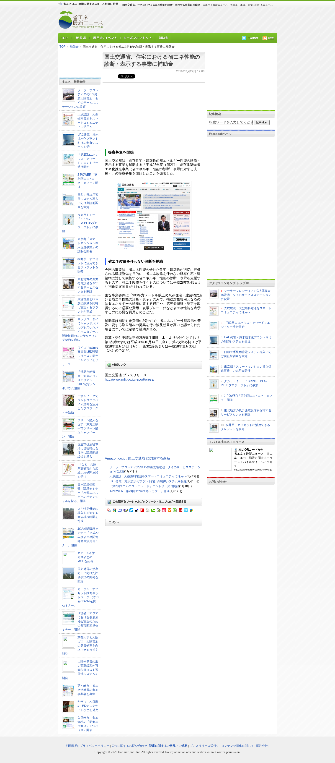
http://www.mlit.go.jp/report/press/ (129, 379)
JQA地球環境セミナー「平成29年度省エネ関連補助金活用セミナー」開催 (80, 537)
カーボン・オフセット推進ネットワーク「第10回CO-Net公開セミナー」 (80, 597)
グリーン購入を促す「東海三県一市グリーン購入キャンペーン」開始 (80, 428)
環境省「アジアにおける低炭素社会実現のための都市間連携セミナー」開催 (80, 621)
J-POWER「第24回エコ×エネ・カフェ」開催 (139, 491)
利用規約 (72, 745)
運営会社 (262, 745)
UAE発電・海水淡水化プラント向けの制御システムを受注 (148, 481)
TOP (62, 46)
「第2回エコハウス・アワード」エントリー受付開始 (144, 486)
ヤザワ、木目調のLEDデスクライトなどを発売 (87, 706)
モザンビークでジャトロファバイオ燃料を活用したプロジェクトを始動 (80, 404)
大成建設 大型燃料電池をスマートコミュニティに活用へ (147, 476)
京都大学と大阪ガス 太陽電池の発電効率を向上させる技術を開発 (80, 646)
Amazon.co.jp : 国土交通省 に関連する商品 (137, 458)
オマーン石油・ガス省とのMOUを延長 (87, 557)
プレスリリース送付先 (204, 745)
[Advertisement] (188, 19)
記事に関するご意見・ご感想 (168, 745)
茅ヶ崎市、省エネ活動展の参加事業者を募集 (87, 690)
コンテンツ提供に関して (237, 745)
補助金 (74, 46)
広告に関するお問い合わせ (129, 745)
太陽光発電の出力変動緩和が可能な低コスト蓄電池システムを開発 (80, 670)
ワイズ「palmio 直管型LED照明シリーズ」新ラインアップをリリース (80, 356)
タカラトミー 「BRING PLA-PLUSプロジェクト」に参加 (80, 223)
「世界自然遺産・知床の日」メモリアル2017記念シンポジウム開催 (80, 380)
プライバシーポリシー (94, 745)
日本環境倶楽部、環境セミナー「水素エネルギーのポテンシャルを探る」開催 (80, 493)
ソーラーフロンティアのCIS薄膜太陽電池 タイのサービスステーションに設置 (80, 98)
